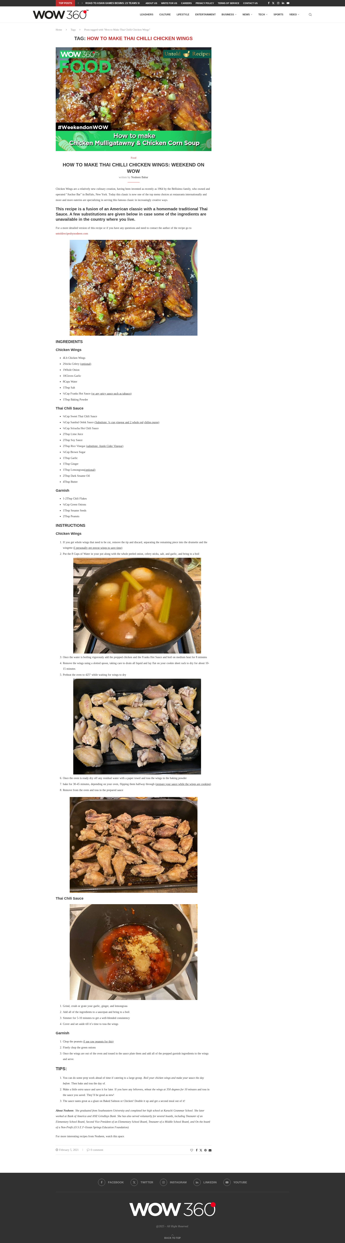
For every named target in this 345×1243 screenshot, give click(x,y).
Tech (261, 14)
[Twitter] (273, 3)
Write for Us (169, 3)
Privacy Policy (205, 3)
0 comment (97, 1149)
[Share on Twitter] (200, 1150)
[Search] (310, 15)
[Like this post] (191, 1150)
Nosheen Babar (139, 177)
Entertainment (205, 14)
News (246, 14)
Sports (278, 14)
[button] (78, 3)
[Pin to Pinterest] (205, 1150)
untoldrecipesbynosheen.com (72, 233)
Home (59, 29)
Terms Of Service (228, 3)
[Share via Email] (210, 1150)
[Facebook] (268, 3)
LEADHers (146, 14)
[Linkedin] (283, 3)
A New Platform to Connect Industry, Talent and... (119, 3)
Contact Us (250, 3)
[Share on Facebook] (196, 1150)
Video (293, 14)
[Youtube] (288, 3)
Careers (186, 3)
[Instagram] (278, 3)
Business (228, 14)
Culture (165, 14)
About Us (151, 3)
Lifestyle (183, 14)
